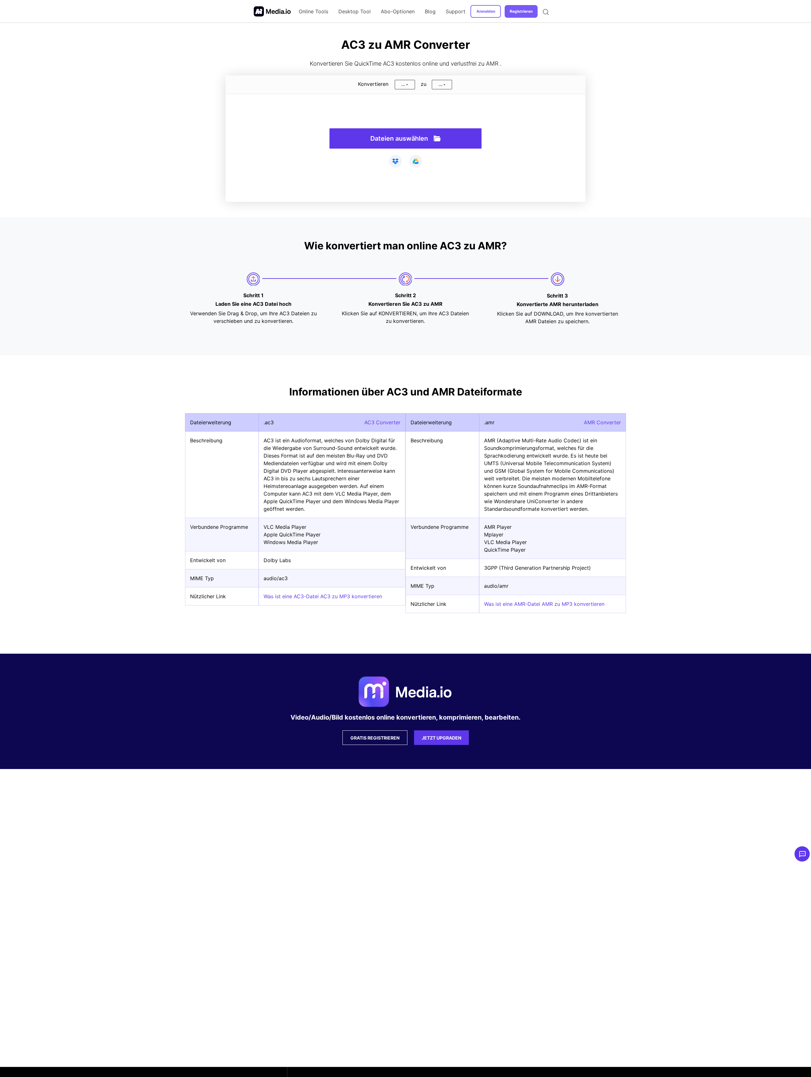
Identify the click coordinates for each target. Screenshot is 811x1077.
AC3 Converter (382, 422)
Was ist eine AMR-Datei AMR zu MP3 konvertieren (544, 604)
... (403, 84)
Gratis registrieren (374, 737)
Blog (430, 11)
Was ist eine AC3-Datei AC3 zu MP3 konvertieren (323, 596)
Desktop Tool (354, 11)
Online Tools (313, 11)
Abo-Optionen (398, 11)
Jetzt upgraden (441, 737)
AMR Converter (602, 422)
